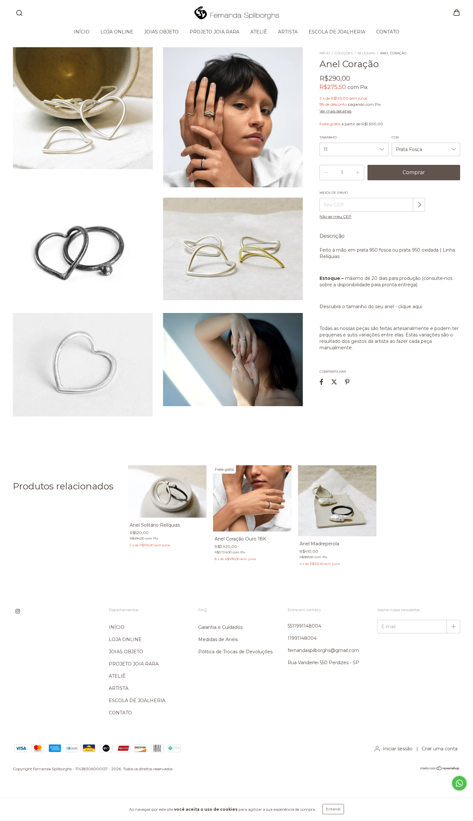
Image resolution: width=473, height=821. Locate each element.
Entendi (333, 809)
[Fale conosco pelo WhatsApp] (459, 783)
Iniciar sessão (398, 749)
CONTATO (387, 32)
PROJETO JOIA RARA (214, 32)
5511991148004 (304, 626)
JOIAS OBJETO (161, 32)
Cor (395, 137)
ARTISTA (288, 32)
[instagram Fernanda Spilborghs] (18, 611)
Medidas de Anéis (218, 639)
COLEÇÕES (344, 53)
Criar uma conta (440, 749)
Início (325, 53)
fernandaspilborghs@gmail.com (323, 650)
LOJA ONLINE (116, 32)
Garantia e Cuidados (220, 627)
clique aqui (410, 306)
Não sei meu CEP (335, 216)
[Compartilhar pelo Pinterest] (347, 382)
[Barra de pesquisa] (19, 13)
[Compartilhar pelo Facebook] (321, 382)
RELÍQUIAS (366, 53)
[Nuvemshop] (440, 769)
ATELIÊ (258, 32)
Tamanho (328, 137)
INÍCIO (81, 32)
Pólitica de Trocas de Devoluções (235, 652)
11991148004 (302, 638)
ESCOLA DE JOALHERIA (337, 32)
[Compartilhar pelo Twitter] (334, 382)
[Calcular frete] (419, 204)
